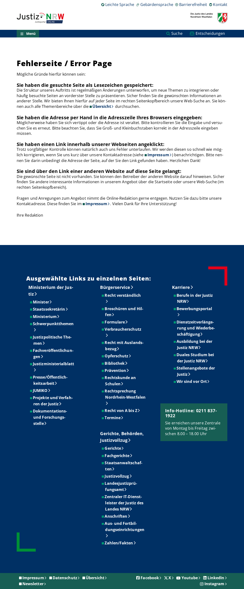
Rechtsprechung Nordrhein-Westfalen (125, 394)
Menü (31, 33)
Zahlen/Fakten (119, 543)
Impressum (158, 154)
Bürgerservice (115, 287)
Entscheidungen (210, 33)
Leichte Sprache (119, 4)
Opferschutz (116, 356)
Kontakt (220, 4)
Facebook (150, 577)
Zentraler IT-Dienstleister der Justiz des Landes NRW (124, 502)
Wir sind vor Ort (192, 381)
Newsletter (33, 583)
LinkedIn (216, 577)
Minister (41, 302)
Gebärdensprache (156, 4)
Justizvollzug (117, 476)
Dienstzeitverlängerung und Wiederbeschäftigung (196, 328)
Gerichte (113, 448)
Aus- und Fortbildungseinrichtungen (124, 526)
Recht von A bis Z (121, 410)
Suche (176, 33)
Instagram (214, 583)
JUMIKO (40, 390)
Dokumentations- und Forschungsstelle (50, 417)
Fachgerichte (117, 455)
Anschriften (116, 516)
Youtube (190, 577)
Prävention (115, 370)
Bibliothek (115, 363)
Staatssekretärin (49, 309)
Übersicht (101, 106)
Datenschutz (65, 577)
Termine (113, 417)
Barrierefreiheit (193, 4)
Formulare (115, 322)
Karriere (181, 287)
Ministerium (45, 316)
